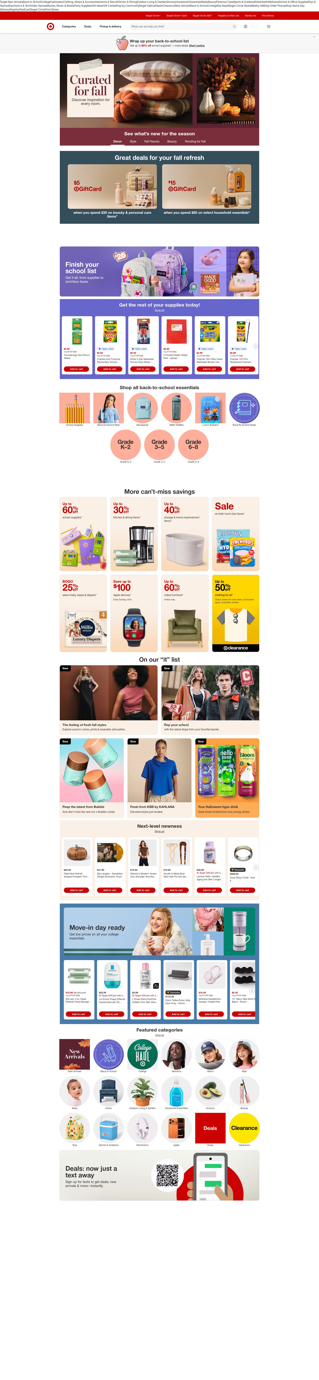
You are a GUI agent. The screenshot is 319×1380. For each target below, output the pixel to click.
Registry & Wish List (228, 15)
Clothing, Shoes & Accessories (81, 1)
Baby (205, 1)
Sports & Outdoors (244, 1)
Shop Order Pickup (274, 5)
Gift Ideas (97, 5)
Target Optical (147, 5)
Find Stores (52, 9)
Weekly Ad (257, 5)
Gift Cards (109, 5)
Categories (69, 26)
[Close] (314, 37)
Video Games (39, 5)
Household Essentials (189, 1)
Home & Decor (108, 1)
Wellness (273, 1)
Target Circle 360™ (202, 15)
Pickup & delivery (110, 26)
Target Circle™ (153, 15)
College (45, 1)
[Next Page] (256, 346)
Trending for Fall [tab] (195, 141)
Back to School (32, 1)
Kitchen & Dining (127, 1)
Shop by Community (127, 5)
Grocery (171, 1)
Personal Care (224, 1)
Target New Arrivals (11, 1)
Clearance (168, 5)
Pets (257, 1)
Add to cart (76, 369)
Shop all (159, 310)
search (234, 26)
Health (264, 1)
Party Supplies (83, 5)
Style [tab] (133, 141)
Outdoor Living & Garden (151, 1)
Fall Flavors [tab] (151, 141)
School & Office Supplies (293, 1)
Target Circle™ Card (176, 15)
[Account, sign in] (252, 26)
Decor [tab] (117, 141)
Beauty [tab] (172, 141)
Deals (159, 5)
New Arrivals (182, 5)
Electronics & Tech (20, 5)
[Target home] (50, 26)
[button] (106, 349)
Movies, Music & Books (60, 5)
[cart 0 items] (268, 26)
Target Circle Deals (239, 5)
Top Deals (222, 5)
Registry (14, 9)
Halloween (56, 1)
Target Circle (37, 9)
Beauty (212, 1)
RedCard (24, 9)
